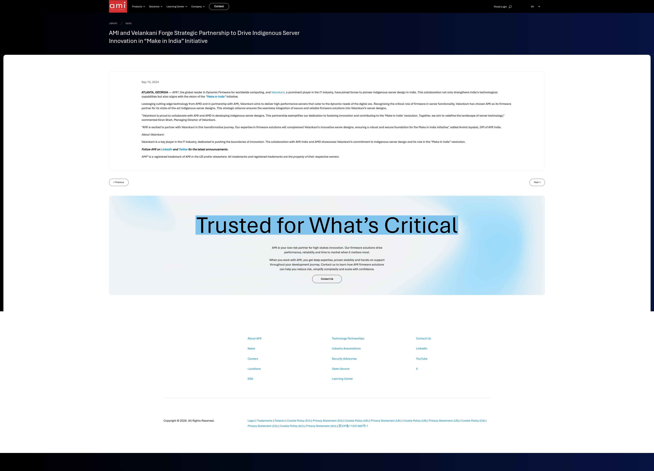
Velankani (277, 92)
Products (137, 6)
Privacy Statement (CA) (263, 426)
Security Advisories (344, 359)
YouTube (421, 359)
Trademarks (264, 420)
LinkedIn (421, 348)
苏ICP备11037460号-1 (353, 426)
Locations (254, 369)
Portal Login (500, 6)
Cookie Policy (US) (415, 420)
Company (196, 6)
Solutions (154, 6)
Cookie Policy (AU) (292, 426)
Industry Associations (346, 348)
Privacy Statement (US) (444, 420)
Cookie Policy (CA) (473, 420)
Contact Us (327, 278)
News (251, 348)
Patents (280, 420)
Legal (251, 420)
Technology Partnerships (348, 338)
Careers (253, 359)
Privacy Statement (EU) (328, 420)
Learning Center (175, 6)
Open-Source (340, 369)
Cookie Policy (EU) (299, 420)
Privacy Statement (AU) (321, 426)
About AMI (254, 338)
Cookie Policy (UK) (357, 420)
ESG (250, 379)
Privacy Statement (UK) (386, 420)
